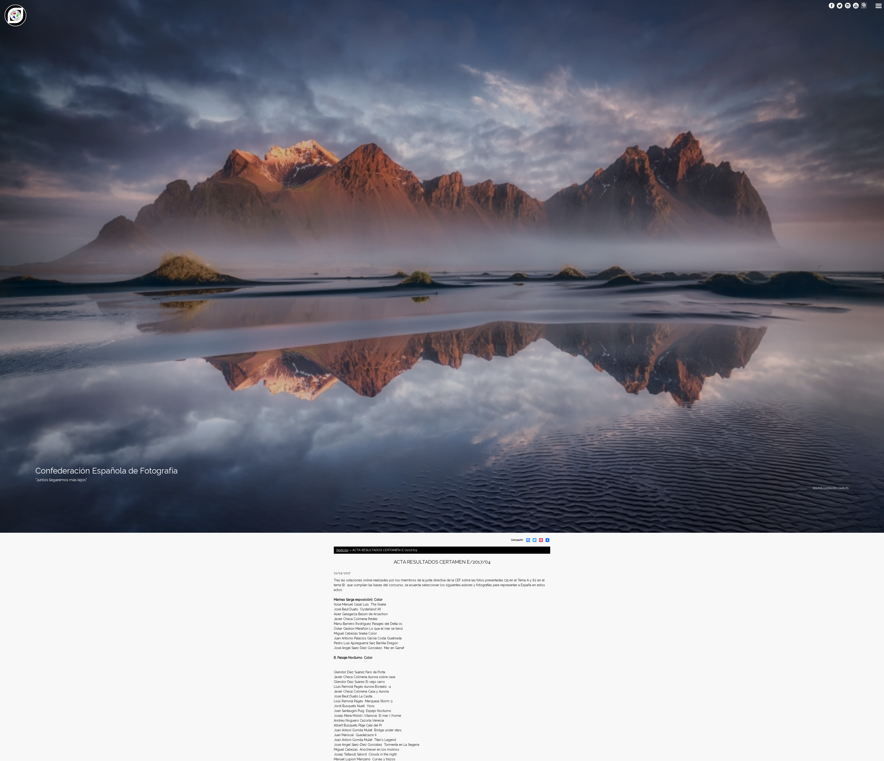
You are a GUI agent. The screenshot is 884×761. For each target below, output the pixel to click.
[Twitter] (840, 6)
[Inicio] (15, 24)
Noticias (342, 550)
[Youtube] (856, 6)
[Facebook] (832, 6)
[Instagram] (848, 6)
